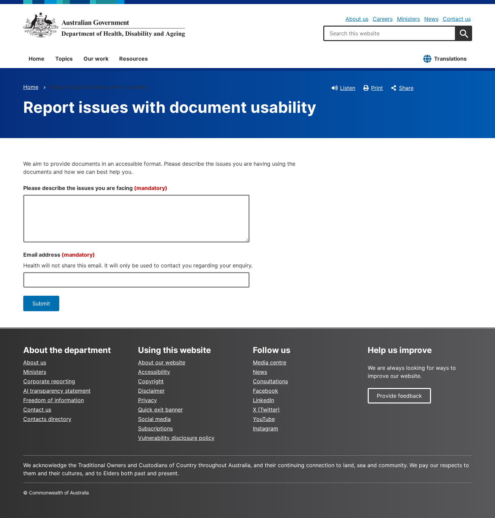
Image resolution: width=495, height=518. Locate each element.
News (431, 18)
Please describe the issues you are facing (95, 188)
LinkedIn (263, 400)
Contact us (457, 18)
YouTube (264, 419)
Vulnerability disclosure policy (176, 437)
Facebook (265, 390)
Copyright (151, 381)
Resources (133, 58)
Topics (64, 58)
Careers (383, 18)
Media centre (269, 362)
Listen (347, 88)
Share (406, 88)
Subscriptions (155, 428)
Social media (154, 419)
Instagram (265, 428)
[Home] (104, 25)
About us (356, 18)
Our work (96, 58)
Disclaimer (151, 390)
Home (36, 58)
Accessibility (154, 371)
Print (377, 88)
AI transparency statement (57, 390)
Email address (59, 254)
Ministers (408, 18)
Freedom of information (53, 400)
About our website (161, 362)
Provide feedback (399, 395)
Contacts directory (47, 419)
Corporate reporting (49, 381)
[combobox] (389, 33)
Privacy (147, 400)
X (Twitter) (266, 409)
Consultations (270, 381)
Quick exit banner (160, 409)
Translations (450, 58)
